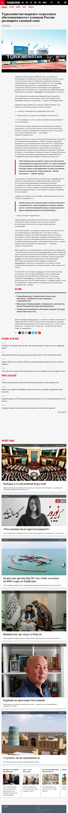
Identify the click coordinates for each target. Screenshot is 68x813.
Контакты (6, 806)
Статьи (11, 7)
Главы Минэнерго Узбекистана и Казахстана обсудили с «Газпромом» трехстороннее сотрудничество (36, 298)
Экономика (23, 26)
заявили (18, 259)
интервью (39, 92)
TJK (31, 3)
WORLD (45, 3)
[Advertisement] (34, 427)
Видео (18, 7)
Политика (38, 26)
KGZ (27, 3)
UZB (39, 3)
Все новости (62, 412)
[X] (19, 332)
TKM (35, 3)
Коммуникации (30, 26)
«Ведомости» (33, 320)
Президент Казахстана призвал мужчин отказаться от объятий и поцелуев (28, 408)
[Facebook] (36, 332)
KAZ (23, 3)
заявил (59, 83)
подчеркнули (20, 263)
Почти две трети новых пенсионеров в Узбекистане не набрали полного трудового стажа (33, 371)
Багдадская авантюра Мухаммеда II (50, 771)
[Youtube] (39, 332)
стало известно (44, 252)
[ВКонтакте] (23, 332)
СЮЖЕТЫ (31, 7)
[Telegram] (33, 332)
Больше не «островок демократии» (11, 771)
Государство (15, 26)
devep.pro (43, 811)
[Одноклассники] (26, 332)
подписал (40, 272)
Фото (24, 7)
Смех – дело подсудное (27, 771)
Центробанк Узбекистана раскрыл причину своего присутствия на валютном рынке (32, 355)
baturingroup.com (46, 809)
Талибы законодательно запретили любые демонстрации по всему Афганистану (30, 382)
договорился (29, 278)
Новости (4, 7)
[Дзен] (29, 332)
